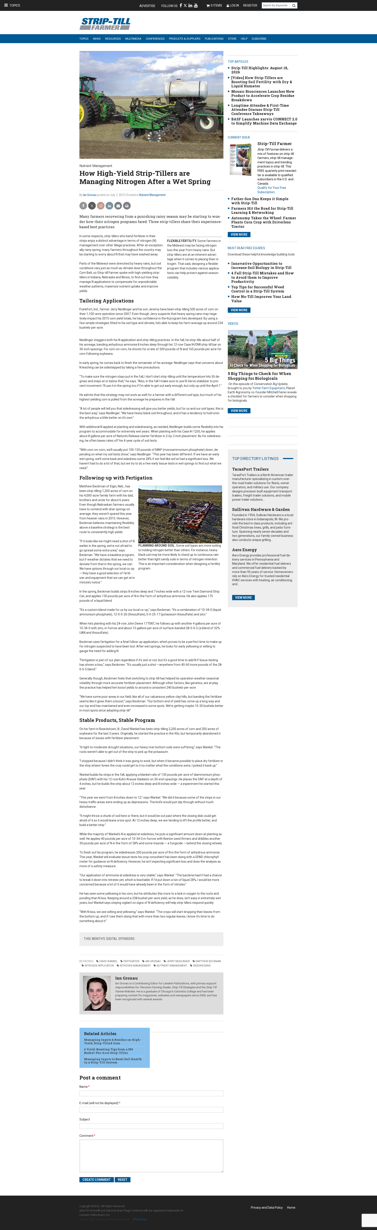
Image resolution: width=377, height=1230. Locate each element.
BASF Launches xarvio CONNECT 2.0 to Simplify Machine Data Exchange (264, 121)
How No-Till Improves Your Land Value (261, 298)
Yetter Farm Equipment (268, 388)
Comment (87, 1135)
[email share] (118, 206)
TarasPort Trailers (250, 469)
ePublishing (140, 1219)
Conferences (155, 38)
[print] (127, 206)
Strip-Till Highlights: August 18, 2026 (259, 70)
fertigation (131, 961)
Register (250, 5)
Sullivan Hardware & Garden (261, 509)
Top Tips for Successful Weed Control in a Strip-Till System (257, 289)
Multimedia (133, 38)
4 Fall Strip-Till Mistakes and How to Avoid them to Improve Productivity (262, 277)
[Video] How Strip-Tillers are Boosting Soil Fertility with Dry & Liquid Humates (261, 81)
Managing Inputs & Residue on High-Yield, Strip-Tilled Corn (112, 1041)
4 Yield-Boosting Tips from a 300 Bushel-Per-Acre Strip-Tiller (108, 1051)
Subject (84, 1119)
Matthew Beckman (208, 961)
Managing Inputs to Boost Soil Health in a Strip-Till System (113, 1060)
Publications (214, 38)
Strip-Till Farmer (274, 143)
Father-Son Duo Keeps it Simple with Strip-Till (259, 200)
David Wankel (108, 961)
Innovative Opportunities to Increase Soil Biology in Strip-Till (261, 265)
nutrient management (172, 965)
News (97, 38)
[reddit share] (101, 206)
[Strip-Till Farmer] (240, 160)
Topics (14, 5)
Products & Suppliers (184, 38)
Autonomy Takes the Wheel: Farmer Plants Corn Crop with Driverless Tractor (263, 222)
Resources (113, 38)
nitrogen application (99, 965)
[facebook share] (83, 206)
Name (84, 1086)
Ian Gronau (89, 195)
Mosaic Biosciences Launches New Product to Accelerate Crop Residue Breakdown (263, 95)
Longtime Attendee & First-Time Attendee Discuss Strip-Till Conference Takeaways (260, 109)
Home (291, 1207)
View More (239, 234)
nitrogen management (135, 965)
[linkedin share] (109, 206)
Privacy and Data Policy (267, 1207)
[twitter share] (92, 206)
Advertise (147, 6)
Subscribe (259, 38)
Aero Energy (244, 549)
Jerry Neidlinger (178, 961)
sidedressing (202, 965)
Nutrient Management (152, 195)
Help (244, 38)
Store (232, 38)
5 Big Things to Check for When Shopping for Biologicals (259, 376)
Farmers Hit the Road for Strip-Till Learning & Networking (262, 210)
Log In (234, 5)
